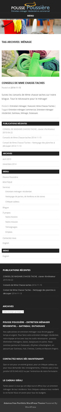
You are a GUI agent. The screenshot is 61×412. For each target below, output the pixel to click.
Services (6, 187)
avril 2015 (7, 159)
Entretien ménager (18, 106)
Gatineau (16, 113)
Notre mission (11, 222)
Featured (31, 106)
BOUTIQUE (7, 182)
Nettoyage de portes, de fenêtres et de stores (25, 196)
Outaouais (33, 113)
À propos (6, 212)
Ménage (24, 113)
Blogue (6, 207)
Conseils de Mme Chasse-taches (23, 83)
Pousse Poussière (10, 177)
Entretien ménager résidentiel (18, 191)
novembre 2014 (9, 164)
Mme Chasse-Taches (45, 106)
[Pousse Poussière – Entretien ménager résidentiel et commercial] (30, 6)
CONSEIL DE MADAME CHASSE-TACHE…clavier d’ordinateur (29, 129)
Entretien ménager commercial (22, 109)
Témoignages (11, 227)
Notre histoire (11, 217)
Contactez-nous (9, 238)
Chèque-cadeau (12, 201)
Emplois (8, 232)
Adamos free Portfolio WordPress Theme (24, 403)
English (6, 243)
